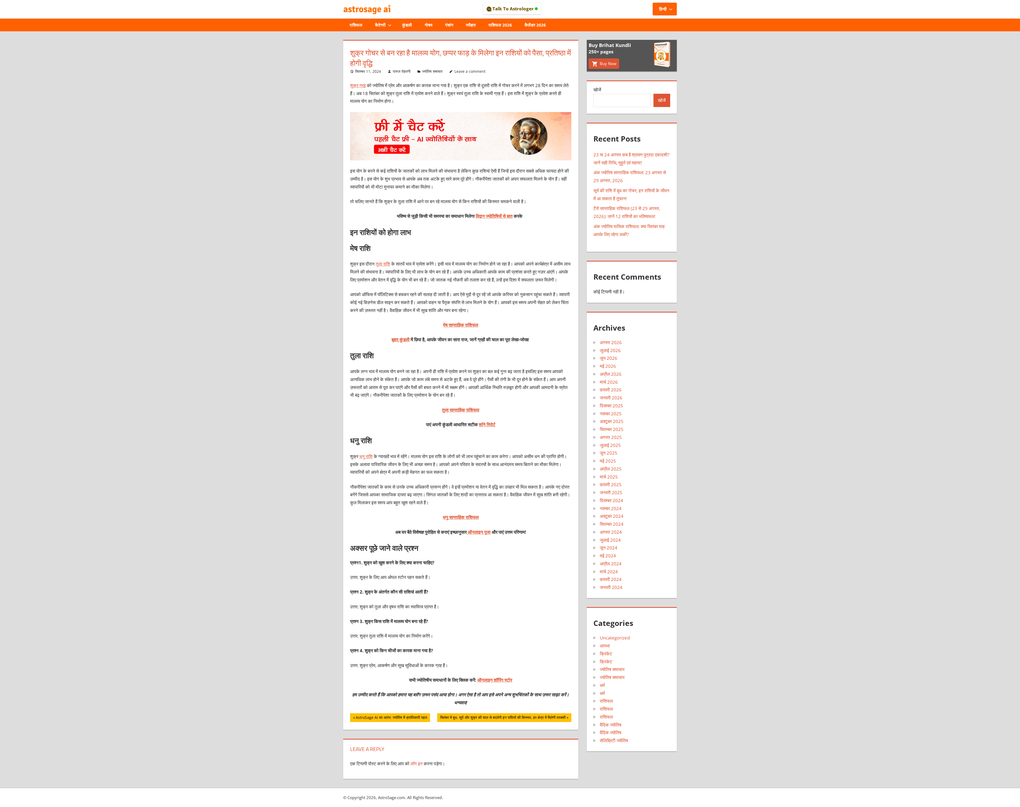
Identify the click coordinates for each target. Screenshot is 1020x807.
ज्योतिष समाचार (432, 71)
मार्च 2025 (609, 477)
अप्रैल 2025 (611, 469)
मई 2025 (608, 461)
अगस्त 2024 (611, 532)
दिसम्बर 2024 (611, 500)
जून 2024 (608, 548)
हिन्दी (663, 9)
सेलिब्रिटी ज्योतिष (614, 740)
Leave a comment (470, 71)
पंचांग (449, 25)
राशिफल (356, 25)
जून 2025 (608, 453)
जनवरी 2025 (611, 492)
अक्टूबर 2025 (611, 421)
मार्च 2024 (609, 572)
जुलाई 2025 (610, 445)
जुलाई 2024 (610, 540)
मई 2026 (608, 366)
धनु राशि (366, 456)
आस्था (605, 646)
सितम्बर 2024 (611, 524)
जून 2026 (608, 358)
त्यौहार (471, 25)
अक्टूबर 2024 (611, 516)
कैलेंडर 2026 (535, 25)
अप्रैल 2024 (611, 564)
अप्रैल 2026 (611, 374)
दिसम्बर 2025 (611, 406)
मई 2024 (608, 556)
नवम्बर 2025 (611, 414)
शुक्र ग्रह (358, 85)
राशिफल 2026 (500, 25)
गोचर (428, 25)
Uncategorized (615, 638)
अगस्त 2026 (611, 342)
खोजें (597, 90)
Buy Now (608, 63)
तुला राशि (383, 264)
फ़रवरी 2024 (611, 579)
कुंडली (407, 25)
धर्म (602, 685)
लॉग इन (416, 764)
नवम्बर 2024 (611, 508)
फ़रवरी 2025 (611, 484)
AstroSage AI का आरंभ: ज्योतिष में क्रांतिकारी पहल (391, 718)
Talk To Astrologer (513, 9)
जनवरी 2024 (611, 587)
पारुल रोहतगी (401, 71)
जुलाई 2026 (610, 350)
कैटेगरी (380, 25)
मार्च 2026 (609, 382)
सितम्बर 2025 (611, 429)
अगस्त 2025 (611, 437)
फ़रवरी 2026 (611, 390)
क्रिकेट (606, 654)
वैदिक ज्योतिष (610, 725)
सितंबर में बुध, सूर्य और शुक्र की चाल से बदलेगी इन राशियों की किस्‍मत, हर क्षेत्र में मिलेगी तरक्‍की (503, 718)
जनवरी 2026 (611, 398)
